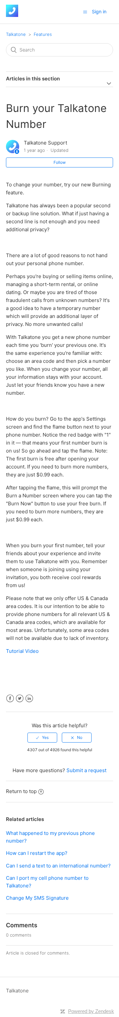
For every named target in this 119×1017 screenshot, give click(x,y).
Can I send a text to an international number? (58, 866)
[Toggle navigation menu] (85, 12)
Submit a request (86, 770)
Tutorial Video (22, 651)
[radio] (42, 738)
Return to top (21, 791)
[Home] (12, 15)
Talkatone (16, 34)
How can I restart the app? (36, 853)
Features (43, 34)
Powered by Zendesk (91, 1011)
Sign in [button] (99, 11)
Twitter (20, 698)
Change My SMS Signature (37, 898)
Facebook (10, 698)
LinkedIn (29, 698)
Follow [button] (60, 162)
